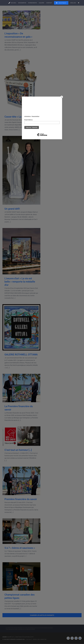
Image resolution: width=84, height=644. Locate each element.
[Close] (61, 97)
